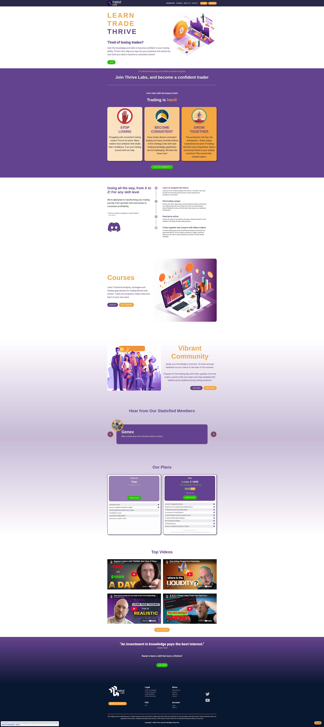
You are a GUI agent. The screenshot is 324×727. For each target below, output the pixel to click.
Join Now (196, 388)
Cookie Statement (150, 696)
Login (203, 3)
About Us (187, 3)
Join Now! (162, 665)
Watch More (162, 630)
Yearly (192, 488)
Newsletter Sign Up (117, 703)
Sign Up (212, 3)
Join (111, 62)
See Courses (126, 305)
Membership (170, 3)
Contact (195, 3)
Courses (179, 3)
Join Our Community (162, 167)
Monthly (187, 488)
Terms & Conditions (150, 690)
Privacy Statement (150, 692)
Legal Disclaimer (150, 694)
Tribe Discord (176, 690)
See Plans (210, 388)
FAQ (146, 705)
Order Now (134, 498)
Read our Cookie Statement (8, 724)
